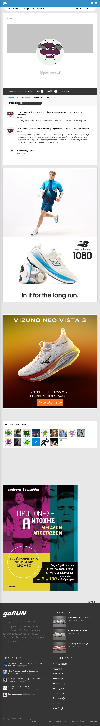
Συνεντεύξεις (60, 698)
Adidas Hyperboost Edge (78, 643)
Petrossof (24, 112)
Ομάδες (51, 91)
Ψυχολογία (58, 708)
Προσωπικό (13, 97)
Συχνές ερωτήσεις (28, 9)
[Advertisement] (22, 467)
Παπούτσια (21, 115)
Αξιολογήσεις (60, 663)
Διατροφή (58, 673)
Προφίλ (28, 91)
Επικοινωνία (41, 9)
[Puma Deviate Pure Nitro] (59, 639)
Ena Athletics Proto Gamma (79, 617)
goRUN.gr (20, 719)
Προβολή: (12, 103)
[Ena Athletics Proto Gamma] (59, 626)
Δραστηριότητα (14, 91)
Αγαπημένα (38, 97)
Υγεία (56, 703)
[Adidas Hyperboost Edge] (59, 652)
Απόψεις (57, 668)
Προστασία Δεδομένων (74, 721)
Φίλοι (39, 91)
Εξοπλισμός (59, 678)
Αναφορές (26, 97)
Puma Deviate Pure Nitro (78, 630)
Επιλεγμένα (59, 688)
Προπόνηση (59, 693)
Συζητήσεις (66, 91)
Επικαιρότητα (60, 683)
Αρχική (9, 18)
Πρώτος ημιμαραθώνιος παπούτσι (58, 112)
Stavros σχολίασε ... (15, 694)
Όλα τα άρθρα (13, 9)
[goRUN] (5, 4)
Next (91, 297)
